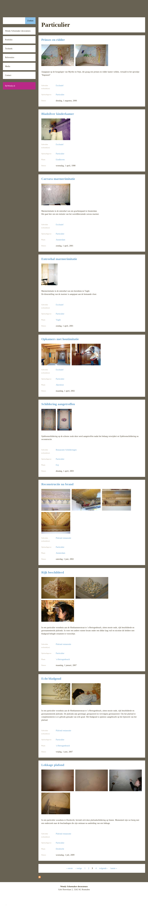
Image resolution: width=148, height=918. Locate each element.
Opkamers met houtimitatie (60, 339)
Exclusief (59, 85)
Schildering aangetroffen (58, 404)
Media (7, 66)
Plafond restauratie (63, 538)
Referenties (9, 57)
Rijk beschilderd (52, 572)
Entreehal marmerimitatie (59, 259)
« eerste (69, 868)
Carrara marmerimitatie (58, 179)
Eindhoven (60, 159)
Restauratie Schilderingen (66, 450)
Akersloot (60, 385)
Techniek (8, 48)
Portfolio (8, 39)
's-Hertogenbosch (63, 659)
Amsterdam (60, 240)
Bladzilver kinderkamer (57, 114)
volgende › (103, 868)
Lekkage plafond (52, 765)
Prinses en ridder (53, 40)
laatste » (113, 868)
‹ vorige (78, 868)
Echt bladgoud (51, 678)
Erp (57, 465)
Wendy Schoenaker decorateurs (17, 31)
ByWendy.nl (10, 86)
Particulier (60, 94)
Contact (8, 75)
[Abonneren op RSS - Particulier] (39, 877)
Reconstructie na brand (57, 484)
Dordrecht (60, 849)
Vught (58, 320)
